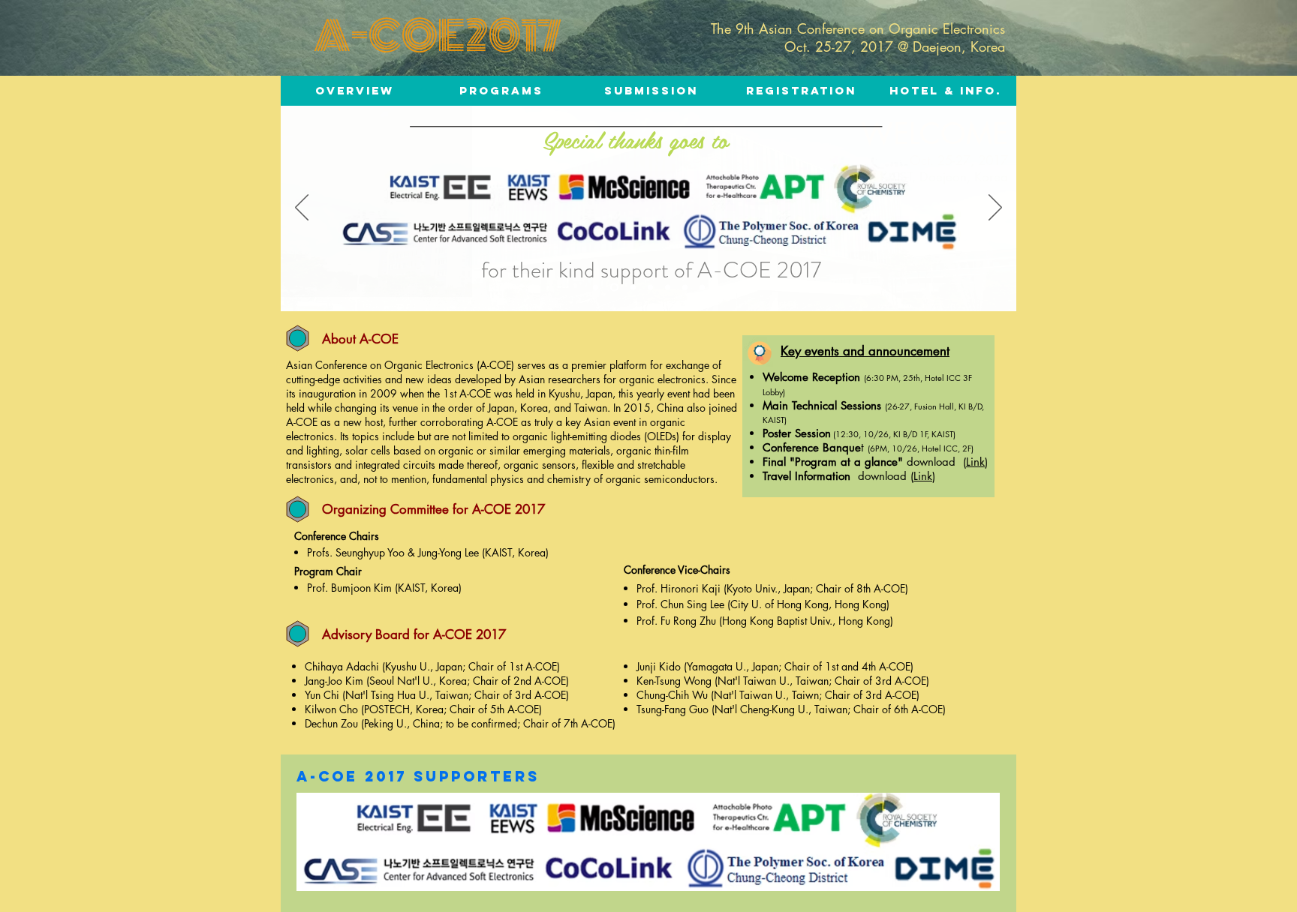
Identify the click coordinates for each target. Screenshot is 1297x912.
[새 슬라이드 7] (614, 288)
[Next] (995, 208)
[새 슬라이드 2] (702, 287)
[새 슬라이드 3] (650, 287)
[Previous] (301, 208)
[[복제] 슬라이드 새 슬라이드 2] (633, 287)
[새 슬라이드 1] (595, 287)
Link (975, 461)
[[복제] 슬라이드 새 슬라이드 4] (685, 287)
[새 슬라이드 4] (667, 287)
